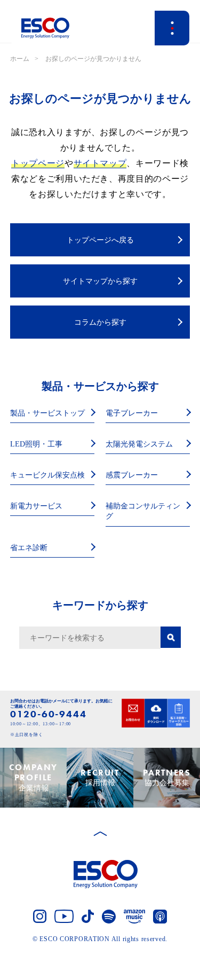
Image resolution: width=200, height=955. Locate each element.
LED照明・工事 (36, 444)
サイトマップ (100, 163)
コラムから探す (100, 322)
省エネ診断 (28, 548)
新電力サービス (36, 506)
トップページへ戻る (100, 240)
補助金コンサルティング (143, 511)
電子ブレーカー (132, 413)
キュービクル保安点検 (47, 475)
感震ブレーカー (132, 475)
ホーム (19, 58)
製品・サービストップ (47, 413)
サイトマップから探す (100, 281)
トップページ (38, 163)
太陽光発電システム (139, 444)
